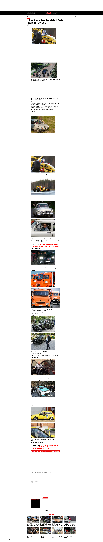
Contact (55, 16)
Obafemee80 (32, 25)
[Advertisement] (51, 5)
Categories (50, 16)
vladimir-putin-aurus (34, 472)
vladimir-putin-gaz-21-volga (48, 472)
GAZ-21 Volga (49, 238)
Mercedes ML (40, 378)
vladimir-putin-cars (40, 472)
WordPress (11, 539)
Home (47, 16)
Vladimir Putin (38, 79)
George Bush (36, 107)
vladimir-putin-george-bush (35, 473)
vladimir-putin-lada (42, 473)
